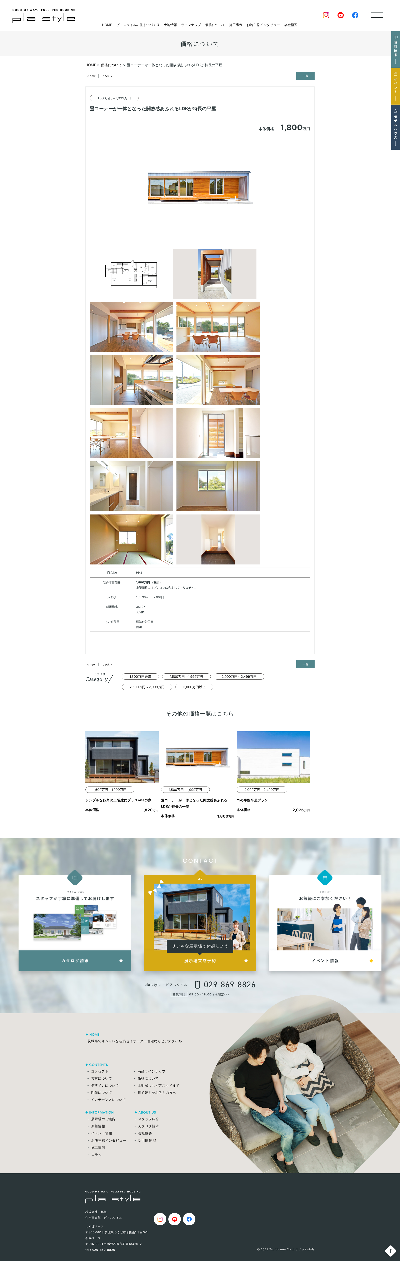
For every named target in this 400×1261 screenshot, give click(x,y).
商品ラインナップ (152, 1071)
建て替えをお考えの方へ (157, 1092)
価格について (215, 25)
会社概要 (291, 25)
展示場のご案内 (103, 1119)
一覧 (305, 75)
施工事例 (235, 25)
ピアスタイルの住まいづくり (138, 25)
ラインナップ (191, 25)
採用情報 (145, 1140)
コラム (96, 1154)
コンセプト (100, 1071)
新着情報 (98, 1126)
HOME (107, 25)
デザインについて (105, 1085)
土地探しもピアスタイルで (159, 1085)
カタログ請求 (148, 1126)
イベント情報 (101, 1133)
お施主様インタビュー (263, 25)
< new (91, 76)
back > (107, 76)
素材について (101, 1078)
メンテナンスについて (108, 1099)
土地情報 (170, 25)
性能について (101, 1092)
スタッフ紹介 (148, 1119)
